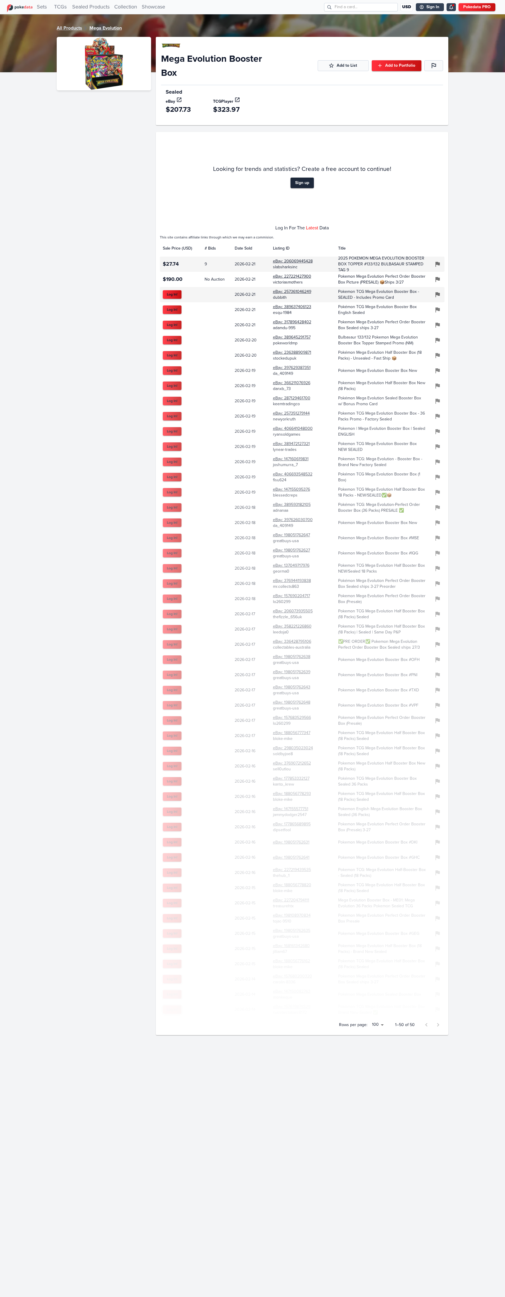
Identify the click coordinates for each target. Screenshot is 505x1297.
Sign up (302, 183)
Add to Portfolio (400, 65)
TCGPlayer (223, 101)
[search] (329, 7)
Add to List (347, 65)
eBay (170, 101)
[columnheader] (181, 248)
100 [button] (375, 1024)
